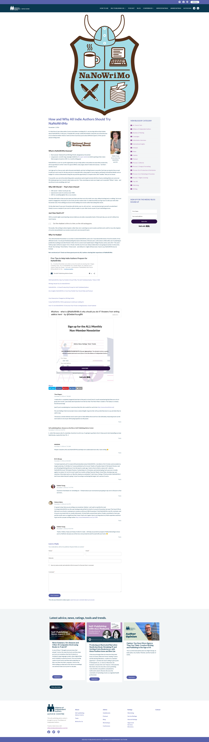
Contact (157, 709)
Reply (119, 422)
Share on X (115, 314)
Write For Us (79, 721)
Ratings (130, 709)
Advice (105, 709)
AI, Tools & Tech (137, 125)
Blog (104, 719)
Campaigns (136, 136)
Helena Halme (58, 502)
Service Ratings (132, 716)
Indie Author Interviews (139, 140)
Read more (57, 676)
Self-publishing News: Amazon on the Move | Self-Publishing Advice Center (71, 428)
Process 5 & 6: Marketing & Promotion (144, 174)
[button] (52, 388)
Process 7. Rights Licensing (140, 177)
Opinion (135, 155)
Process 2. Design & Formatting (142, 166)
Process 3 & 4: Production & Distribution (144, 170)
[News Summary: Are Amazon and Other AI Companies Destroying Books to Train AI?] (67, 639)
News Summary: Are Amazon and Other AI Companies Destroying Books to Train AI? (65, 645)
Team (76, 718)
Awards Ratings (132, 719)
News (134, 151)
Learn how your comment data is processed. (82, 600)
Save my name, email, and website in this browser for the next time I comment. (72, 565)
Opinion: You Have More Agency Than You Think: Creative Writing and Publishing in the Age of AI (140, 645)
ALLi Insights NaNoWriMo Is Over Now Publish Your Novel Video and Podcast (71, 291)
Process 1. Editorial (138, 162)
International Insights (139, 144)
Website (51, 558)
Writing (135, 189)
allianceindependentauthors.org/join (57, 728)
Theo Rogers (58, 394)
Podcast (135, 159)
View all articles (56, 687)
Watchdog (136, 185)
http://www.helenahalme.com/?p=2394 (87, 517)
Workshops (106, 722)
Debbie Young (61, 485)
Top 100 (135, 181)
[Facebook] (183, 2)
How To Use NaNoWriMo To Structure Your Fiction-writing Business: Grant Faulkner (72, 305)
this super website (83, 157)
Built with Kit (85, 377)
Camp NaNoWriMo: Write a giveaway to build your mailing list (66, 302)
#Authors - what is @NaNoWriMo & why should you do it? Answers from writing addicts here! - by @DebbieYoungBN (85, 313)
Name (51, 550)
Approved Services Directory (131, 725)
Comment (52, 572)
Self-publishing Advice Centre (79, 714)
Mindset (135, 147)
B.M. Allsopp (58, 459)
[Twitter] (180, 2)
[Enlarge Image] (104, 65)
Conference (106, 726)
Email (87, 550)
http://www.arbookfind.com (106, 407)
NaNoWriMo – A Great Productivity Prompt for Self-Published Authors (69, 287)
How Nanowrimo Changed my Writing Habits (61, 298)
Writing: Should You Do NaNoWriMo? (59, 283)
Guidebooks (106, 713)
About (77, 709)
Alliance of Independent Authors (142, 129)
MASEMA (57, 444)
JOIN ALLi (195, 2)
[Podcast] (187, 2)
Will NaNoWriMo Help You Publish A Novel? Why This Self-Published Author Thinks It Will (74, 280)
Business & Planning (138, 132)
